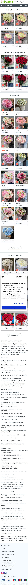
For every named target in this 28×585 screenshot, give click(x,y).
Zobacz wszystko (14, 248)
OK (14, 308)
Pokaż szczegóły (18, 303)
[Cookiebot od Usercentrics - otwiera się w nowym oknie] (16, 277)
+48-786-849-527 (23, 5)
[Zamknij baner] (25, 277)
